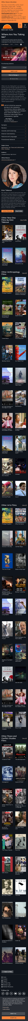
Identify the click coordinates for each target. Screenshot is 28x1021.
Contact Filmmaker (8, 211)
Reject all (13, 1013)
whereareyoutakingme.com (7, 159)
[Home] (7, 27)
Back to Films (8, 971)
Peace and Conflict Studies (17, 147)
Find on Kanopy (13, 75)
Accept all (13, 1017)
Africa (2, 149)
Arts (9, 147)
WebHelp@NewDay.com (8, 13)
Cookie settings (6, 1009)
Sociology (7, 149)
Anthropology (4, 147)
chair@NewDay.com (7, 17)
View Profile (19, 211)
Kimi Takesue (5, 44)
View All (24, 273)
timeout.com (14, 121)
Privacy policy (6, 1007)
